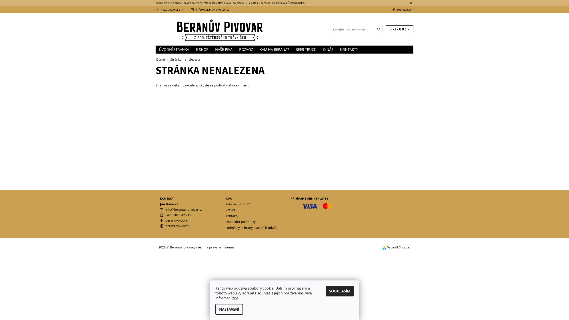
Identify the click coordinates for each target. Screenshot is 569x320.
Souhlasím (339, 291)
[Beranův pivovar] (220, 28)
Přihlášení (405, 10)
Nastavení (229, 309)
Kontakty (349, 49)
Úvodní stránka (174, 49)
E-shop (202, 49)
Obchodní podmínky (240, 222)
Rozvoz (246, 49)
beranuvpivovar (177, 220)
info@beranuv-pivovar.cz (212, 10)
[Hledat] (379, 29)
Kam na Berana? (274, 49)
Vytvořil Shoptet (399, 247)
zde (235, 298)
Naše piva (223, 49)
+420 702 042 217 (172, 10)
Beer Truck (306, 49)
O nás (328, 49)
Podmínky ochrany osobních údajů (251, 228)
